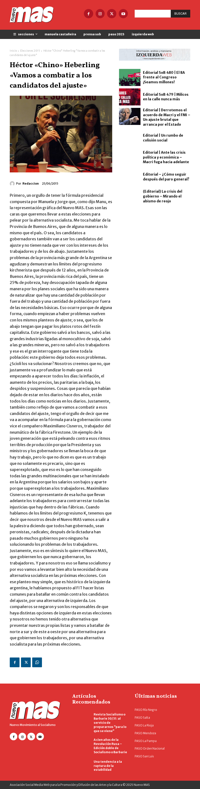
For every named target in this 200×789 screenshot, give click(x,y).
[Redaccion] (13, 183)
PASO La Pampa (146, 741)
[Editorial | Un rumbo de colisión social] (129, 138)
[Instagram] (100, 13)
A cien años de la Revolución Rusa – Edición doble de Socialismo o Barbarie (110, 746)
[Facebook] (88, 13)
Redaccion (30, 183)
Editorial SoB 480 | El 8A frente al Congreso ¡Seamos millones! (164, 77)
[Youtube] (123, 13)
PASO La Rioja (144, 725)
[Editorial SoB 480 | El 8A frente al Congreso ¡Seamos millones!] (129, 77)
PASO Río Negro (146, 710)
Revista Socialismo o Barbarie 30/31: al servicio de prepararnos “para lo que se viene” (110, 723)
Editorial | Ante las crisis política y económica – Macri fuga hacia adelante (166, 157)
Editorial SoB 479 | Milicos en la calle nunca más (166, 97)
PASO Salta (142, 717)
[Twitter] (111, 13)
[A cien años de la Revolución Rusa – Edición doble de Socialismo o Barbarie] (80, 744)
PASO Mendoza (145, 733)
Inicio (13, 50)
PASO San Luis (144, 756)
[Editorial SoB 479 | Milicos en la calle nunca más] (129, 96)
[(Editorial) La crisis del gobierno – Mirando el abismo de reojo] (129, 196)
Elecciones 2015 (30, 50)
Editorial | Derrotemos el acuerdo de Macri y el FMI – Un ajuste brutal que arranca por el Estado (166, 117)
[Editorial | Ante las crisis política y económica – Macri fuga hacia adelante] (129, 157)
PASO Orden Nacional (150, 748)
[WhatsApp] (37, 662)
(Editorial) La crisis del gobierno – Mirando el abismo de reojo (162, 196)
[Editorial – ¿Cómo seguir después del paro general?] (129, 177)
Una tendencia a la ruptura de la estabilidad (108, 766)
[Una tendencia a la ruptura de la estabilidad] (80, 766)
